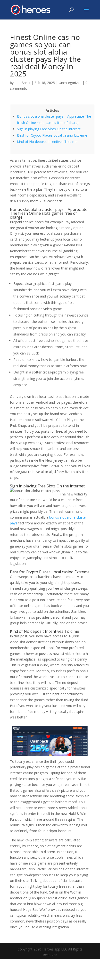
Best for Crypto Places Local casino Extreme (52, 135)
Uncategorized (70, 82)
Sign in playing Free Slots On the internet (49, 129)
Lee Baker (23, 82)
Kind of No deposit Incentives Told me (47, 141)
